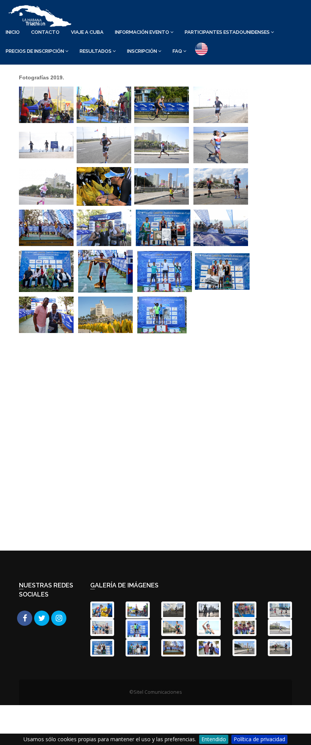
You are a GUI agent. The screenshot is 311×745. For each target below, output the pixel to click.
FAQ (178, 51)
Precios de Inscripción (35, 51)
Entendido (213, 739)
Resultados (96, 51)
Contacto (45, 32)
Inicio (13, 32)
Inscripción (142, 51)
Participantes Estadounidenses (228, 32)
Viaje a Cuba (87, 32)
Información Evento (142, 32)
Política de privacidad (259, 739)
